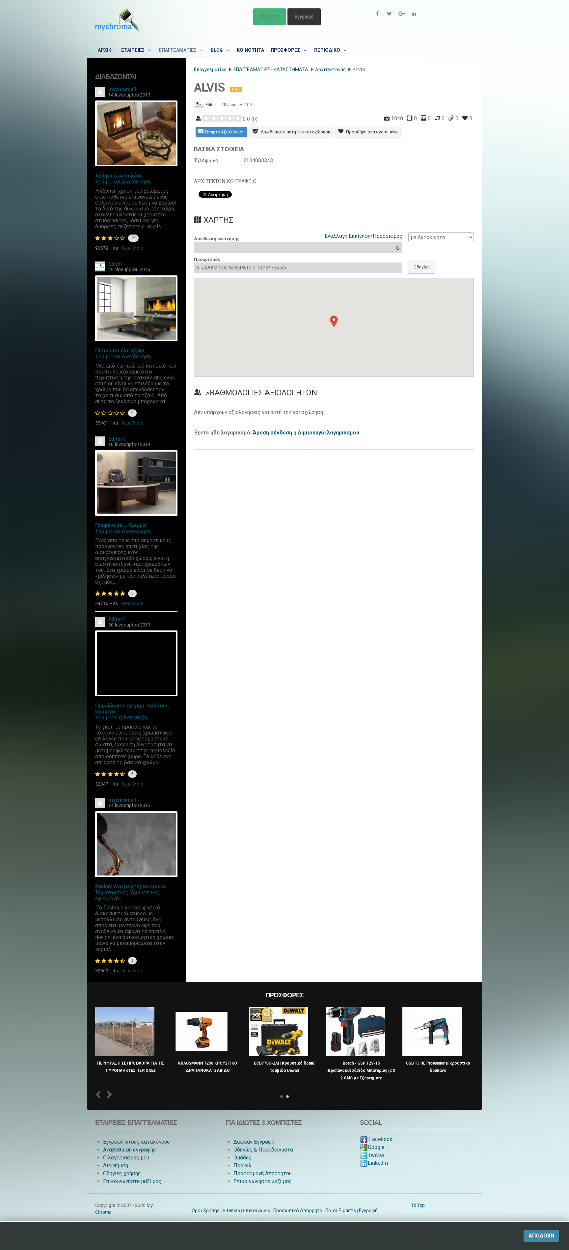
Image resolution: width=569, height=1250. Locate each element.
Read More (132, 248)
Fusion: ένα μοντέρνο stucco (130, 886)
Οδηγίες (422, 266)
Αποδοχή (541, 1236)
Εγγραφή (304, 16)
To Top (418, 1205)
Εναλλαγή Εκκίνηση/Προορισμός (363, 236)
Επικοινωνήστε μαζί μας (132, 1181)
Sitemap (231, 1210)
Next (108, 1094)
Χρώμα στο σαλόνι (118, 176)
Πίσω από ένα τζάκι (120, 350)
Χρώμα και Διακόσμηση (123, 182)
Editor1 (116, 439)
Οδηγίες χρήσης (122, 1173)
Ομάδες (242, 1157)
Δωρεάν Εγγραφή (253, 1142)
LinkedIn (378, 1163)
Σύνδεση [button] (269, 16)
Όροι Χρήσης (206, 1210)
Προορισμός (207, 259)
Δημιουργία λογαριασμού (328, 433)
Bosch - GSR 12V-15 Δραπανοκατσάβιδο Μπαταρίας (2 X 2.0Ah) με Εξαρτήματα (361, 1070)
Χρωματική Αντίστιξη (121, 717)
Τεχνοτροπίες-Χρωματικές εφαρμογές (127, 895)
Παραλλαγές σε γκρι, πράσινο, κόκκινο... (132, 709)
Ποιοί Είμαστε (340, 1210)
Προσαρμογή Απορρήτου (262, 1173)
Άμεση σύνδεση (272, 433)
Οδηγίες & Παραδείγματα (263, 1150)
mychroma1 (122, 89)
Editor (115, 264)
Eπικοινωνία (256, 1210)
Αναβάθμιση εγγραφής (129, 1150)
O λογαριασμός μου (126, 1157)
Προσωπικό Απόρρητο (297, 1210)
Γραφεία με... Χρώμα (120, 525)
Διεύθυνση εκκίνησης (217, 238)
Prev (99, 1094)
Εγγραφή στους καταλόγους (136, 1142)
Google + (378, 1147)
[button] (334, 321)
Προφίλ (242, 1165)
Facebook (380, 1139)
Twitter (376, 1155)
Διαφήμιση (115, 1165)
